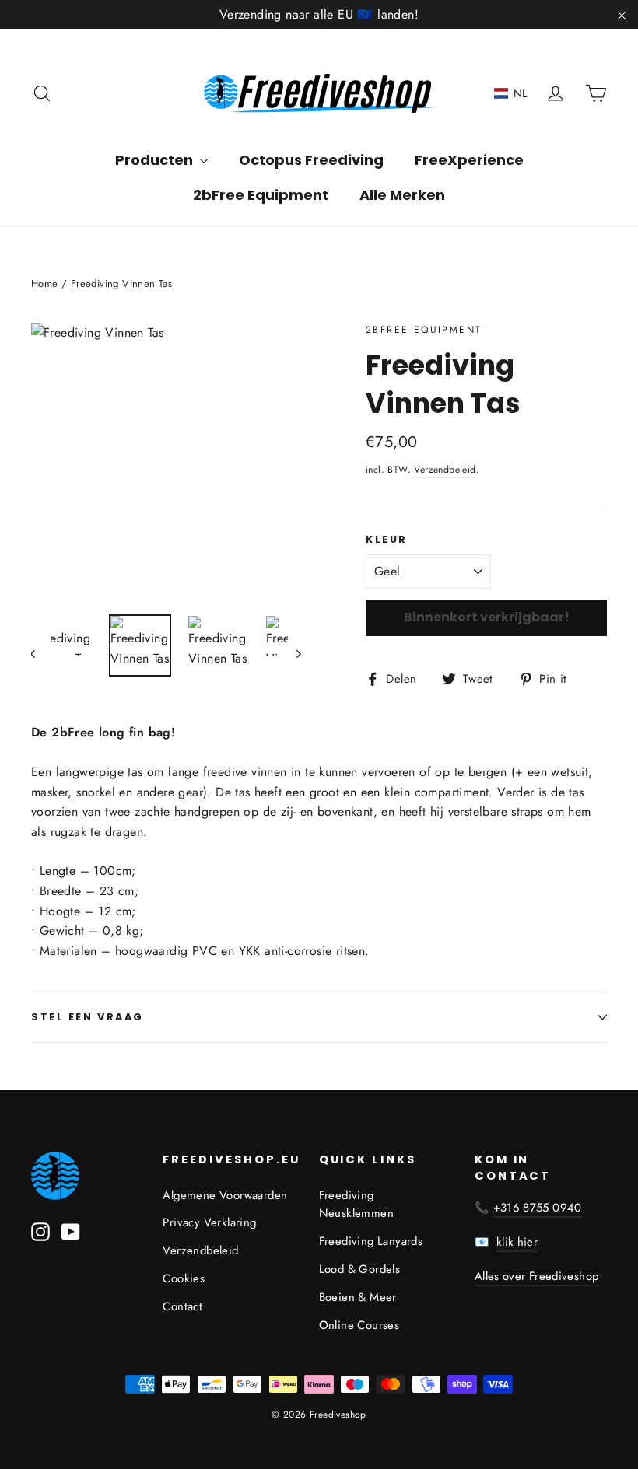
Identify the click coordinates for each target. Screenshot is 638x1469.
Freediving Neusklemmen (356, 1204)
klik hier (517, 1241)
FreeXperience (469, 160)
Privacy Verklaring (209, 1222)
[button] (510, 93)
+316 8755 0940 (537, 1207)
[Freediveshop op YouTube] (70, 1231)
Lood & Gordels (360, 1269)
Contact (182, 1306)
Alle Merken (402, 195)
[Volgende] (297, 652)
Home (44, 283)
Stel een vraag (87, 1016)
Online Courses (359, 1325)
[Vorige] (41, 652)
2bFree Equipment (260, 195)
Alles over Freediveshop (537, 1276)
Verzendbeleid (444, 470)
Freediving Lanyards (371, 1241)
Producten (155, 160)
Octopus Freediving (311, 160)
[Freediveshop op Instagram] (40, 1231)
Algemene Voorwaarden (225, 1195)
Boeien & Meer (358, 1297)
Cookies (184, 1278)
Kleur (387, 539)
